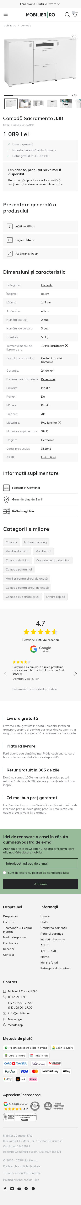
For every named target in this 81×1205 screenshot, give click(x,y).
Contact (8, 955)
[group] (40, 669)
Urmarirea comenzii (53, 928)
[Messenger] (27, 1189)
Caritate (8, 922)
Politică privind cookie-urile (21, 1180)
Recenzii (8, 949)
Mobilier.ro (10, 25)
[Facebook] (6, 1189)
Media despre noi (15, 937)
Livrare (45, 916)
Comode (26, 25)
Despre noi (10, 916)
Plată (44, 922)
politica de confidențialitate (50, 873)
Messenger (15, 1019)
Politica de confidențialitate (21, 1166)
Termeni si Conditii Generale (22, 1173)
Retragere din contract (55, 968)
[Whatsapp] (34, 1189)
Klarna (44, 957)
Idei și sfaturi (49, 962)
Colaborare (10, 943)
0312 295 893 (17, 997)
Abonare (40, 884)
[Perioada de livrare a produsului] (66, 347)
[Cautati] (67, 15)
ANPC (44, 945)
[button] (40, 4)
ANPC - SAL (48, 951)
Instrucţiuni (48, 457)
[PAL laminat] (59, 422)
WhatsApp (15, 1025)
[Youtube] (20, 1189)
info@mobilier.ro (19, 1013)
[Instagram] (13, 1189)
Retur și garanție (51, 933)
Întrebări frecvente (52, 939)
